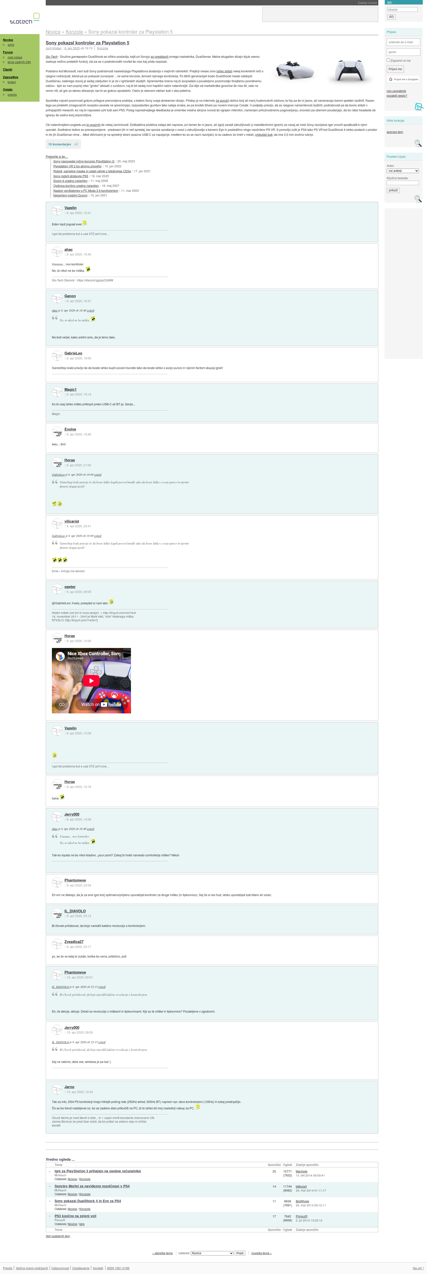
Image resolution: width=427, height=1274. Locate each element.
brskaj (12, 82)
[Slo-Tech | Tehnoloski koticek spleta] (25, 19)
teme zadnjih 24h (19, 62)
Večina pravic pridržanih (32, 1268)
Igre (82, 1224)
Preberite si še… (57, 156)
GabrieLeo (73, 353)
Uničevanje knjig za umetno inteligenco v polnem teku (101, 2)
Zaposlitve (10, 77)
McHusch (60, 1175)
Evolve (70, 429)
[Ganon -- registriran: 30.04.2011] (57, 298)
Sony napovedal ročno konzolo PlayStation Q (83, 161)
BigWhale (302, 1201)
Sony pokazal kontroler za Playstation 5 (87, 42)
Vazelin (70, 207)
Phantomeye (75, 880)
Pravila (7, 1268)
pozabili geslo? (397, 95)
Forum (8, 52)
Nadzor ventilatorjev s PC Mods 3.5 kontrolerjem (85, 190)
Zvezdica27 (74, 941)
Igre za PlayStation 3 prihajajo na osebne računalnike (98, 1171)
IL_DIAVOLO (75, 911)
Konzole (102, 48)
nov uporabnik (396, 91)
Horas (69, 460)
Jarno (69, 1086)
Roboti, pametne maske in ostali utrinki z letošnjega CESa (92, 171)
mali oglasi (15, 57)
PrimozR (60, 1220)
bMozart (301, 1186)
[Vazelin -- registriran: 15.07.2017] (57, 210)
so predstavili (160, 56)
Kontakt (98, 1268)
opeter (70, 586)
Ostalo (8, 89)
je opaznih (93, 124)
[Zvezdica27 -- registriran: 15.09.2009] (57, 944)
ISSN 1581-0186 (118, 1268)
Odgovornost (60, 1268)
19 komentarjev (59, 144)
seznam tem (395, 132)
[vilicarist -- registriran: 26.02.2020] (57, 523)
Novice (8, 40)
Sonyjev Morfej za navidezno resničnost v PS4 (92, 1186)
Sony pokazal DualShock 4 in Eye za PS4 (88, 1200)
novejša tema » (261, 1253)
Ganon (70, 296)
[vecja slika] (350, 70)
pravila (12, 94)
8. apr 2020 (72, 48)
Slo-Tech (52, 56)
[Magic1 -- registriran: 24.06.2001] (57, 392)
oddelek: (184, 1253)
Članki (7, 69)
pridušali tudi (264, 134)
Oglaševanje (80, 1268)
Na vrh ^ (418, 1268)
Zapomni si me (400, 60)
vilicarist (71, 521)
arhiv (11, 44)
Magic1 (70, 389)
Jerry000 (71, 814)
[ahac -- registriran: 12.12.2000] (57, 252)
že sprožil (222, 100)
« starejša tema (162, 1253)
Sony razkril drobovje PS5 (70, 176)
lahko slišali (224, 71)
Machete (301, 1171)
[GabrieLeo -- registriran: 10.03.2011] (57, 356)
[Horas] (57, 462)
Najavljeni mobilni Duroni (70, 195)
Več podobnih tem (58, 1236)
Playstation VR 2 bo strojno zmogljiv (77, 166)
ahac (68, 249)
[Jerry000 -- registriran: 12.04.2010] (57, 816)
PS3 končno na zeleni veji (75, 1216)
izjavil (90, 310)
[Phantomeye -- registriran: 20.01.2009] (57, 882)
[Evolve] (57, 432)
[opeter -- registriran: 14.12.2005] (57, 589)
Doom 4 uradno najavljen (70, 180)
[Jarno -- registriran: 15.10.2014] (57, 1089)
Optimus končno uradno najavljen (76, 185)
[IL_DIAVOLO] (57, 913)
